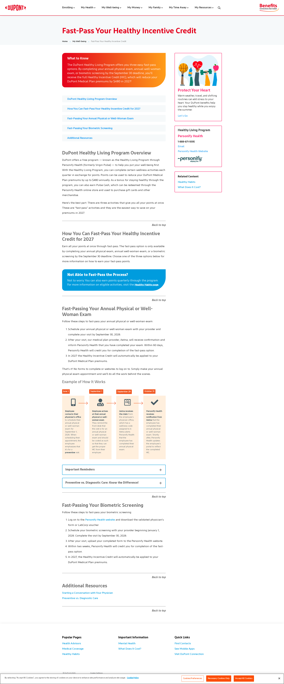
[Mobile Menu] (219, 8)
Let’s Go (183, 116)
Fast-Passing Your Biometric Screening (89, 128)
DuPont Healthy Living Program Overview (92, 99)
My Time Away (177, 8)
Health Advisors (71, 643)
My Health (87, 8)
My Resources (203, 8)
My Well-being (110, 8)
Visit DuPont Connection (189, 654)
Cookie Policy (133, 678)
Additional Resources (79, 138)
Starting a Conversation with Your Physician (87, 593)
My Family (155, 8)
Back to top (159, 225)
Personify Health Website (193, 151)
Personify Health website (100, 520)
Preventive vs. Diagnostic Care (80, 598)
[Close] (279, 678)
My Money (133, 8)
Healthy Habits (186, 182)
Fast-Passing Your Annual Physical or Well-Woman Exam (100, 118)
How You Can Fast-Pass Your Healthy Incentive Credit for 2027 (103, 109)
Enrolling (67, 8)
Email (181, 146)
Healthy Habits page (146, 285)
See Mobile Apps (185, 649)
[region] (142, 679)
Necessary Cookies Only (219, 678)
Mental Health (126, 643)
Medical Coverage (73, 649)
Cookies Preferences (192, 678)
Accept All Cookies (243, 678)
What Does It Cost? (189, 187)
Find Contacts (183, 643)
